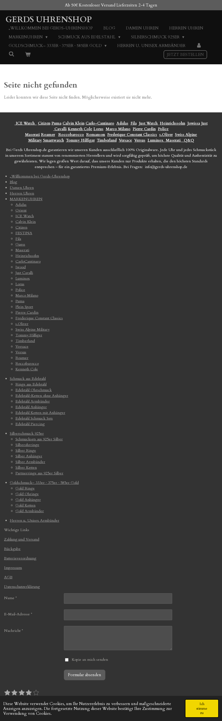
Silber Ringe (25, 450)
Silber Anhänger (28, 456)
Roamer (48, 134)
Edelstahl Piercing (30, 424)
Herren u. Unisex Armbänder (34, 520)
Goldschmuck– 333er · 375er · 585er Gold (44, 482)
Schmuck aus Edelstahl (28, 378)
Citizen (44, 123)
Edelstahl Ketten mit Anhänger (40, 412)
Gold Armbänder (29, 511)
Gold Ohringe (27, 494)
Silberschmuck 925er (27, 433)
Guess (20, 244)
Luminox (156, 140)
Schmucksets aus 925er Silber (39, 439)
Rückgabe (12, 548)
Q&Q (188, 140)
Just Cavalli (24, 272)
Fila (133, 123)
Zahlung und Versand (21, 539)
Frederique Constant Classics (132, 134)
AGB (8, 577)
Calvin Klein (73, 123)
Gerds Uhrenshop (48, 19)
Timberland (107, 140)
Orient (21, 210)
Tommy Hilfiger (80, 140)
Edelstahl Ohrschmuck (33, 390)
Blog (13, 182)
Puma (56, 123)
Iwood (20, 267)
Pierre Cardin (144, 129)
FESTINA (23, 233)
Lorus (98, 129)
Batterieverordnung (20, 558)
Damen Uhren (22, 187)
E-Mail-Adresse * (18, 614)
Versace (125, 140)
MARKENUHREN (26, 199)
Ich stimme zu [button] (201, 708)
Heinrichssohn (172, 123)
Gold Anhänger (28, 499)
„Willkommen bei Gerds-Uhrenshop (40, 176)
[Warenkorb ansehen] (28, 54)
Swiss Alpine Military (32, 329)
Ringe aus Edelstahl (31, 384)
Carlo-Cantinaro (100, 123)
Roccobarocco (71, 134)
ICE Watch (24, 216)
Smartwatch (53, 140)
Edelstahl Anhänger (31, 407)
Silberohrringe (27, 444)
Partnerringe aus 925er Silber (39, 473)
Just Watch (149, 123)
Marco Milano (118, 129)
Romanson (95, 134)
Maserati (32, 134)
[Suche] (11, 54)
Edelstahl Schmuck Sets (34, 418)
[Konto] (199, 45)
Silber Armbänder (30, 461)
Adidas (122, 123)
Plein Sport (24, 306)
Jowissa (193, 123)
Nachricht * (13, 630)
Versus (139, 140)
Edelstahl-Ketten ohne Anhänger (41, 395)
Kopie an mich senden (90, 659)
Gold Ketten (25, 505)
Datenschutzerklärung (22, 586)
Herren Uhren (22, 193)
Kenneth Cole (80, 129)
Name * (10, 598)
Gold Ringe (25, 488)
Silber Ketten (26, 467)
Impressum (13, 567)
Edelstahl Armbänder (32, 401)
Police (163, 129)
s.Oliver (166, 134)
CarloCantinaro (28, 261)
